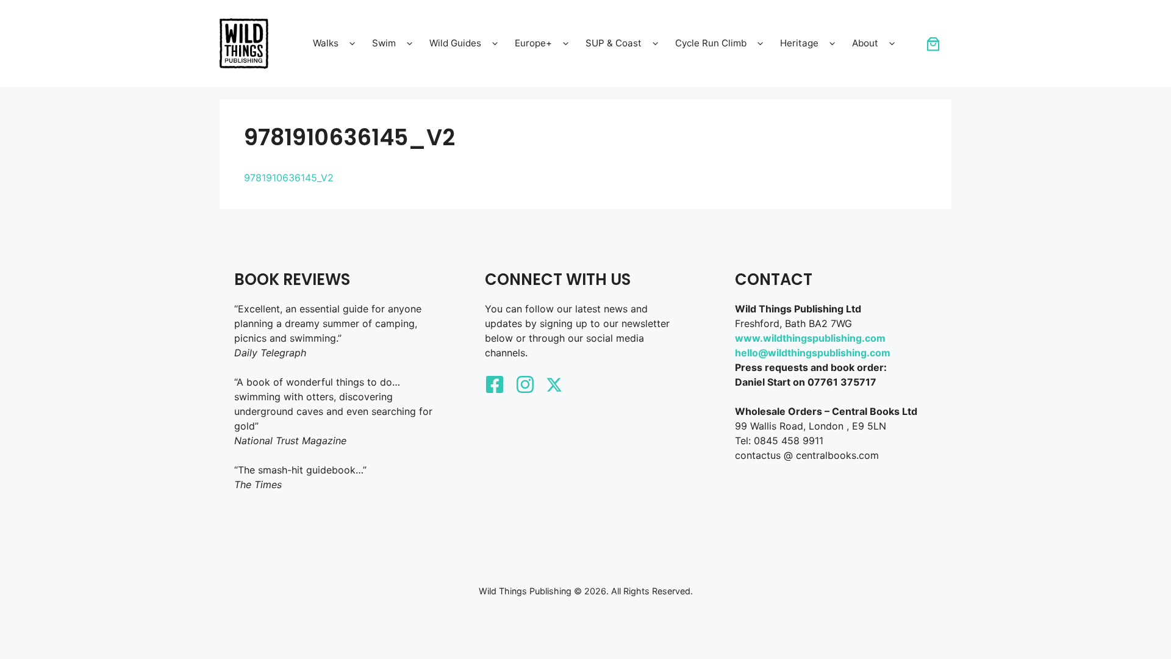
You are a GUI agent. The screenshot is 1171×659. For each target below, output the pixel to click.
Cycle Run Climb (711, 43)
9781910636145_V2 (289, 177)
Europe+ (533, 43)
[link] (933, 44)
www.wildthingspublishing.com (810, 338)
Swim (384, 43)
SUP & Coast (614, 43)
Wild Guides (455, 43)
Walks (325, 43)
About (865, 43)
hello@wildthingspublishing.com (812, 353)
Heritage (799, 43)
